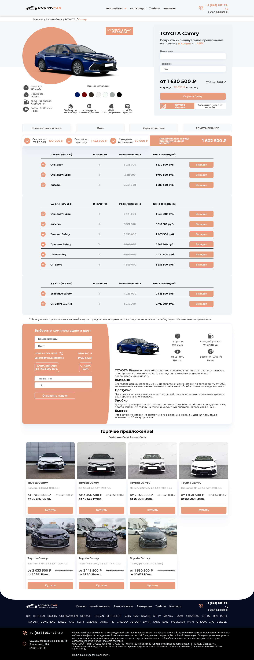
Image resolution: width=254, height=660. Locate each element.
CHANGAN (192, 616)
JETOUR (135, 621)
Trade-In (154, 9)
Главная (38, 19)
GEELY (157, 616)
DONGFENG (48, 621)
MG (113, 621)
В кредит (201, 164)
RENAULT (86, 616)
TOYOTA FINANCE (207, 128)
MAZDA (168, 616)
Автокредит (138, 9)
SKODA (52, 616)
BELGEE (222, 621)
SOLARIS (91, 621)
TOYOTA (70, 19)
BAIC (165, 621)
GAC (72, 621)
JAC (211, 621)
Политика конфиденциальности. (91, 655)
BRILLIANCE (220, 616)
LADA (127, 616)
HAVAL (179, 616)
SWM (80, 621)
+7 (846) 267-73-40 (217, 7)
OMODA (201, 621)
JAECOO (122, 621)
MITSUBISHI (113, 616)
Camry (82, 19)
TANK (156, 621)
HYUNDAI (39, 616)
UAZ (136, 616)
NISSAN (99, 616)
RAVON (145, 616)
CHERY (206, 616)
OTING (104, 621)
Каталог (81, 606)
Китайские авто (100, 606)
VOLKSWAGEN (68, 616)
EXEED (62, 621)
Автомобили (54, 19)
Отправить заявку (55, 395)
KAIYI (190, 621)
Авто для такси (123, 606)
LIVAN (146, 621)
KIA (28, 616)
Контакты (170, 9)
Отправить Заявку (193, 96)
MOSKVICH (178, 621)
